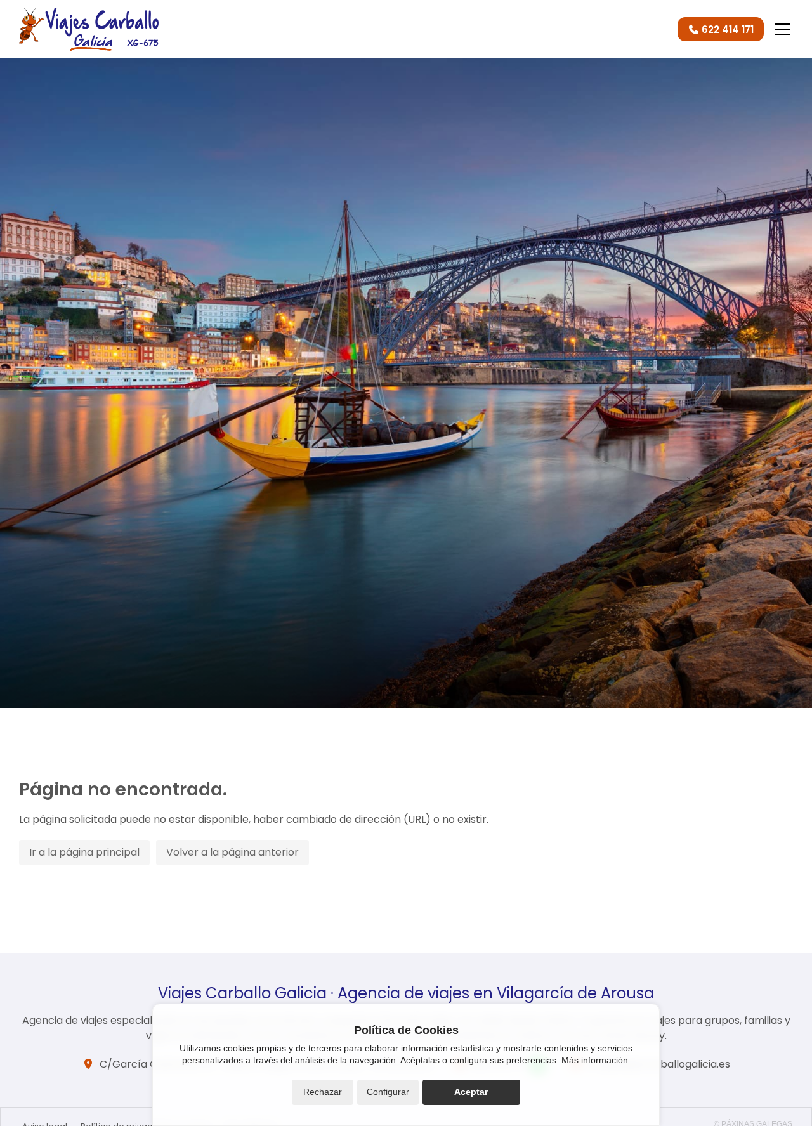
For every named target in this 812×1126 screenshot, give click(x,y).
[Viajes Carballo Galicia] (89, 29)
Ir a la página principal (84, 852)
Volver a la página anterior (232, 852)
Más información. (596, 1060)
